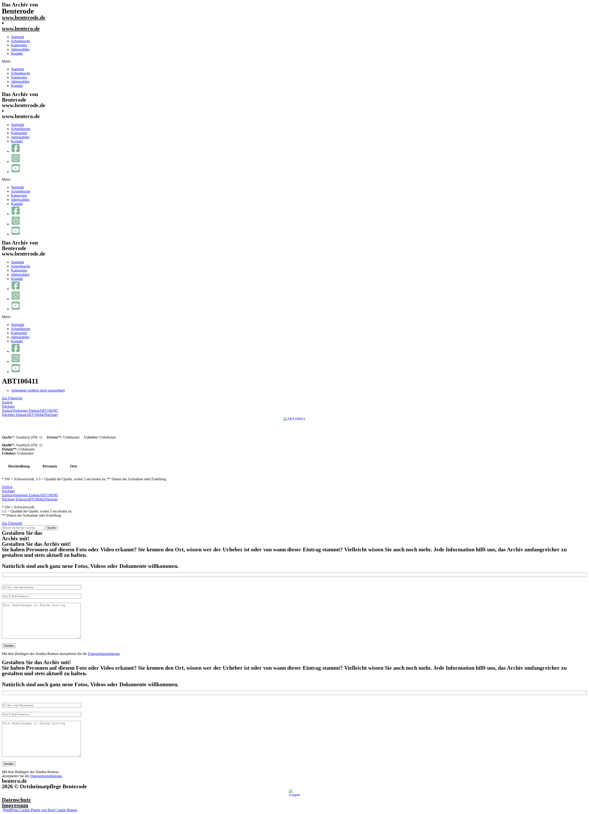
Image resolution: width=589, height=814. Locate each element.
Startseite (17, 37)
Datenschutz (16, 800)
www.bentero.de (21, 28)
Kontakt (17, 53)
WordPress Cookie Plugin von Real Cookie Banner (40, 810)
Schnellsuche (20, 41)
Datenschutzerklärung (104, 654)
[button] (294, 61)
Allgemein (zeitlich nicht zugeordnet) (38, 390)
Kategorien (19, 45)
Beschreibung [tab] (19, 466)
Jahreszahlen (20, 49)
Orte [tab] (73, 466)
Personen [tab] (50, 466)
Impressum (15, 805)
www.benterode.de (23, 17)
